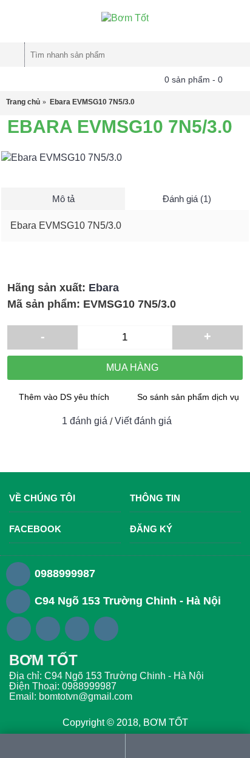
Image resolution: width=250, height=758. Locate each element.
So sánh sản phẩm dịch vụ (188, 397)
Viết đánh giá (143, 421)
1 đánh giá (84, 421)
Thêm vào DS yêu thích (64, 397)
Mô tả (63, 199)
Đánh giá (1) (187, 199)
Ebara (104, 288)
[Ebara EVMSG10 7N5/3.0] (125, 157)
